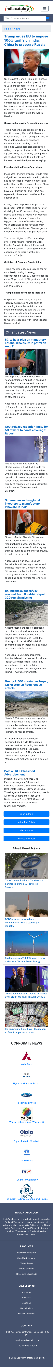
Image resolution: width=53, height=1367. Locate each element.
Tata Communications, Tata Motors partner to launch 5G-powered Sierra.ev (24, 884)
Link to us (26, 1303)
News (17, 28)
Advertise (26, 1297)
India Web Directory (26, 1252)
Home (7, 28)
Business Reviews (26, 1313)
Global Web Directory (27, 1258)
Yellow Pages (26, 1263)
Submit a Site (26, 1308)
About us (26, 1292)
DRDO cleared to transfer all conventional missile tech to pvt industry (22, 922)
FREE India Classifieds (26, 1274)
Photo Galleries (26, 1268)
